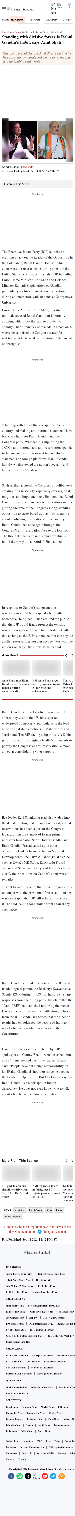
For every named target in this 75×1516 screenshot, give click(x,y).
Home (5, 19)
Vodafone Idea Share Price (44, 1292)
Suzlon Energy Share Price (19, 1274)
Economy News (61, 1425)
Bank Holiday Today (16, 1311)
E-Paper (35, 19)
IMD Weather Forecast (54, 1317)
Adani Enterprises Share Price (50, 1274)
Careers (10, 1459)
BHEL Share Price (46, 1286)
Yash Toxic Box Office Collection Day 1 (25, 1335)
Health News (44, 1425)
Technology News (35, 1419)
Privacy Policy (53, 1441)
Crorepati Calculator (42, 1355)
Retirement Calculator (55, 1361)
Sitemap (62, 1453)
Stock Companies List (16, 1387)
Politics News (27, 1431)
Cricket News (55, 1413)
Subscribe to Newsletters (42, 1387)
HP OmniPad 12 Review (42, 1329)
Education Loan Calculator (19, 1373)
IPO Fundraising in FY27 (41, 1323)
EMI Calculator (13, 1361)
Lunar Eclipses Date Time (18, 1341)
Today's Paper (13, 1441)
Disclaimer (11, 1447)
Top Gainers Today (15, 1317)
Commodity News (14, 1413)
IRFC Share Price (43, 1280)
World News (53, 1419)
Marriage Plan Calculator (49, 1373)
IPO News (63, 1407)
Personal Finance (14, 1419)
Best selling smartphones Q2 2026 (44, 1305)
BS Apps (22, 1459)
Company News (29, 1407)
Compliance (11, 1453)
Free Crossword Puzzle (17, 1393)
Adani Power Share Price (18, 1280)
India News (17, 19)
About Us (28, 1441)
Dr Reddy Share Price (16, 1292)
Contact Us (27, 1453)
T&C (39, 1441)
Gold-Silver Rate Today (41, 1311)
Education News (13, 1425)
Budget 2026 (44, 1431)
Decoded (51, 19)
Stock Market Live (15, 1305)
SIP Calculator (32, 1361)
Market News (47, 1407)
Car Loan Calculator (16, 1367)
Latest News (12, 1407)
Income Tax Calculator (17, 1355)
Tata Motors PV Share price (19, 1286)
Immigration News (36, 1413)
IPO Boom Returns (15, 1323)
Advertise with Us (45, 1453)
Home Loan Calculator (42, 1367)
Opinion (67, 19)
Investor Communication (32, 1447)
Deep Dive (33, 1317)
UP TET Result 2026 (16, 1329)
